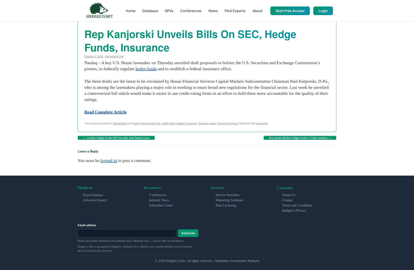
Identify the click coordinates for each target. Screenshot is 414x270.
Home (130, 11)
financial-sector (207, 123)
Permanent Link (114, 56)
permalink (262, 123)
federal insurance (187, 123)
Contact (287, 200)
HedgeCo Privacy (294, 210)
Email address (87, 225)
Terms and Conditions (297, 205)
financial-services (227, 123)
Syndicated (119, 123)
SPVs (169, 11)
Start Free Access (290, 11)
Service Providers (228, 195)
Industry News (159, 200)
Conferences (191, 11)
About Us (288, 195)
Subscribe (188, 233)
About (257, 11)
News (213, 11)
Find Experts (235, 11)
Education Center (161, 205)
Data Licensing (226, 205)
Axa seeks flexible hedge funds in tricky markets (300, 138)
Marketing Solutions (229, 200)
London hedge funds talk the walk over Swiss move (116, 138)
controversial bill (150, 123)
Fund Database (93, 195)
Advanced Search (95, 200)
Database (150, 11)
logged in (108, 160)
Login (323, 11)
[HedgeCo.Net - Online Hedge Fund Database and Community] (99, 11)
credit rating (168, 123)
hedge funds (146, 68)
